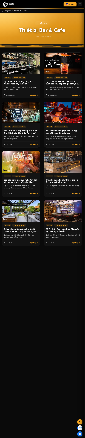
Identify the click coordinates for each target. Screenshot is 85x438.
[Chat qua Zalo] (79, 427)
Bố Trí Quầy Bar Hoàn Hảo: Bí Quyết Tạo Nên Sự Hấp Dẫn (62, 230)
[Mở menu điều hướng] (80, 4)
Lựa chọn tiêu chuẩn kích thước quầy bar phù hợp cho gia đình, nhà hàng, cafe (62, 83)
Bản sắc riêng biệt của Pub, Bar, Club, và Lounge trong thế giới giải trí (21, 181)
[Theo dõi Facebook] (79, 433)
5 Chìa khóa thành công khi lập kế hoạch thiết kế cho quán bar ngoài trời (20, 231)
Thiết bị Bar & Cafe (19, 78)
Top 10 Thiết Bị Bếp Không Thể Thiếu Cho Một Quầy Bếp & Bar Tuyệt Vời (20, 131)
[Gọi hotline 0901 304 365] (79, 421)
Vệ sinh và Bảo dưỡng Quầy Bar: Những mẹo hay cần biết (19, 82)
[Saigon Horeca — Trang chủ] (8, 4)
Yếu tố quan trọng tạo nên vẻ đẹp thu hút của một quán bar (61, 131)
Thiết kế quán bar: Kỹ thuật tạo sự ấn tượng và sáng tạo (62, 181)
